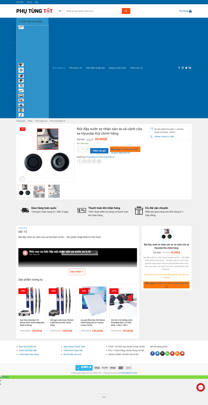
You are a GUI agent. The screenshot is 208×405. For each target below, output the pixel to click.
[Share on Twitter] (84, 161)
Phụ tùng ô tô (59, 68)
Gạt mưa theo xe (26, 35)
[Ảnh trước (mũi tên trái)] (2, 400)
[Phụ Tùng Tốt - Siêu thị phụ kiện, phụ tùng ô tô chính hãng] (34, 11)
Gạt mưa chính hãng (28, 31)
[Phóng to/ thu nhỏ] (10, 388)
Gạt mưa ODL (25, 60)
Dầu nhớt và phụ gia (95, 68)
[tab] (22, 231)
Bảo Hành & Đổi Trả (27, 346)
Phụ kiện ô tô (75, 68)
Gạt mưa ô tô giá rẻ (27, 40)
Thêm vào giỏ (99, 150)
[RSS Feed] (177, 353)
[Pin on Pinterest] (94, 161)
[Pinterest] (172, 353)
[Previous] (23, 154)
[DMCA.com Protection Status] (84, 368)
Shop (30, 121)
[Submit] (126, 11)
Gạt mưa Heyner (26, 55)
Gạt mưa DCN (25, 50)
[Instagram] (183, 68)
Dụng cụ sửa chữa (117, 68)
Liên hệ (29, 2)
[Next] (70, 154)
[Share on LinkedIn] (99, 161)
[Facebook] (179, 68)
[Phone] (167, 353)
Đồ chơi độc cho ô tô (72, 354)
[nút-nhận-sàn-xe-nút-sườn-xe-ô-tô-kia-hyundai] (46, 154)
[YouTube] (182, 353)
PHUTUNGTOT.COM (129, 373)
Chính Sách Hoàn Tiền (73, 350)
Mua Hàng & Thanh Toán (74, 346)
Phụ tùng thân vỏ (57, 121)
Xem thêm (75, 272)
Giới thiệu (19, 2)
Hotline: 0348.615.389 (164, 136)
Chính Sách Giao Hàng (29, 354)
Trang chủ (20, 121)
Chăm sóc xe (136, 68)
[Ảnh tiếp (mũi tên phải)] (10, 400)
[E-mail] (190, 68)
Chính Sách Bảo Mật (28, 350)
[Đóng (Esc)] (2, 388)
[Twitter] (186, 68)
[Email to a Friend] (89, 161)
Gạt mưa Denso (25, 45)
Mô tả (22, 231)
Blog (36, 2)
